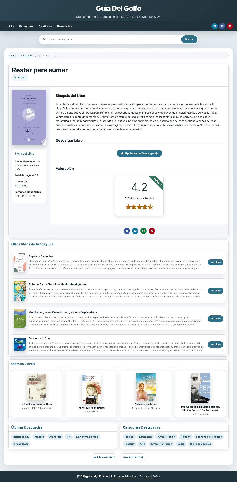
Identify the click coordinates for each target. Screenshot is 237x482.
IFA (68, 436)
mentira (39, 436)
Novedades (64, 26)
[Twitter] (214, 26)
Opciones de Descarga (139, 153)
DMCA (157, 476)
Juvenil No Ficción (161, 443)
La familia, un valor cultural (37, 403)
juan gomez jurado (87, 436)
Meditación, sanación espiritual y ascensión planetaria (63, 312)
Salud (181, 443)
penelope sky (21, 436)
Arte (142, 443)
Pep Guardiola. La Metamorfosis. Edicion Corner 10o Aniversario (200, 408)
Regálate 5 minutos (41, 256)
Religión (186, 436)
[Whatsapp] (143, 231)
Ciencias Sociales (200, 443)
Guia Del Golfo (118, 8)
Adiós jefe (55, 436)
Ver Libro (216, 262)
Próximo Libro (131, 457)
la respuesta (20, 443)
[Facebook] (222, 26)
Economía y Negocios (209, 436)
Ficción (129, 436)
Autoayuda (27, 55)
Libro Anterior (106, 457)
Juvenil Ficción (166, 436)
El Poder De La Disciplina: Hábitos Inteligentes (57, 284)
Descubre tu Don (39, 338)
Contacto (145, 476)
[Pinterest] (230, 26)
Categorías (26, 26)
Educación (145, 436)
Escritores (45, 26)
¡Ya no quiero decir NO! (91, 407)
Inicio (10, 26)
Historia (129, 443)
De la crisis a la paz (146, 404)
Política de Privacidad (124, 476)
